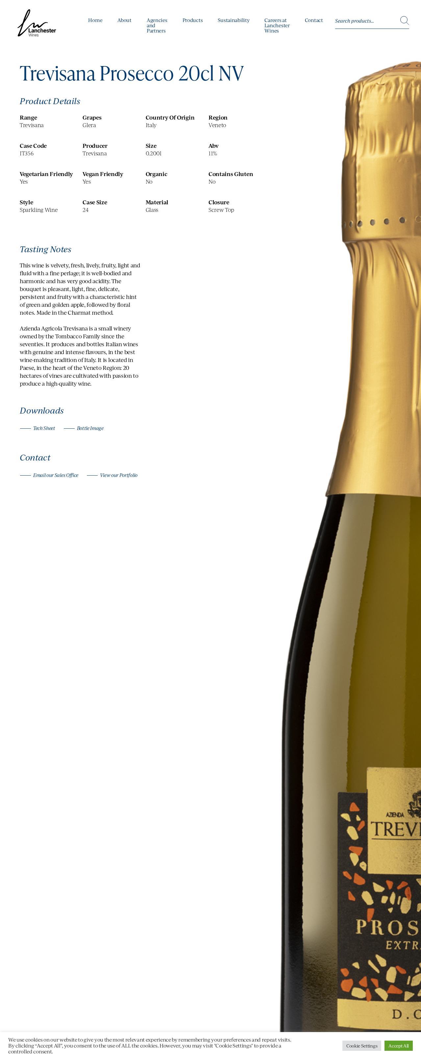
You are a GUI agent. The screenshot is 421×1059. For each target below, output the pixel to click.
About (124, 20)
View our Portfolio (118, 475)
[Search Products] (404, 21)
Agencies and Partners (157, 25)
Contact (314, 20)
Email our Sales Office (55, 475)
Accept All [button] (398, 1045)
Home (95, 20)
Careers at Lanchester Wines (276, 25)
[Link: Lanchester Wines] (37, 24)
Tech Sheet (44, 428)
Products (193, 20)
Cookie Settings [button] (361, 1045)
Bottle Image (90, 428)
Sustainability (233, 20)
